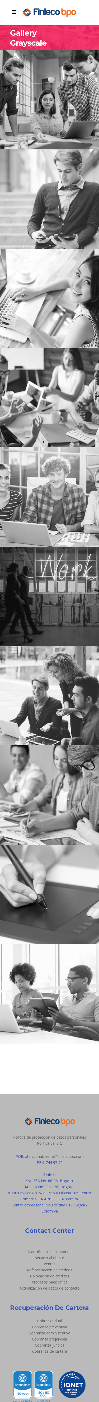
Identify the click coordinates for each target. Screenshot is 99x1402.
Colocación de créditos (49, 1275)
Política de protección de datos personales (49, 1137)
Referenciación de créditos (49, 1269)
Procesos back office (50, 1282)
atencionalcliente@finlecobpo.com (54, 1156)
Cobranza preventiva (49, 1326)
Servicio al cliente (49, 1257)
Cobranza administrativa (49, 1332)
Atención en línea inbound (49, 1251)
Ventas (49, 1263)
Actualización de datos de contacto (50, 1288)
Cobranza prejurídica (49, 1339)
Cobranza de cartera (49, 1351)
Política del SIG (49, 1143)
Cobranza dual (49, 1320)
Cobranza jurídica (49, 1345)
